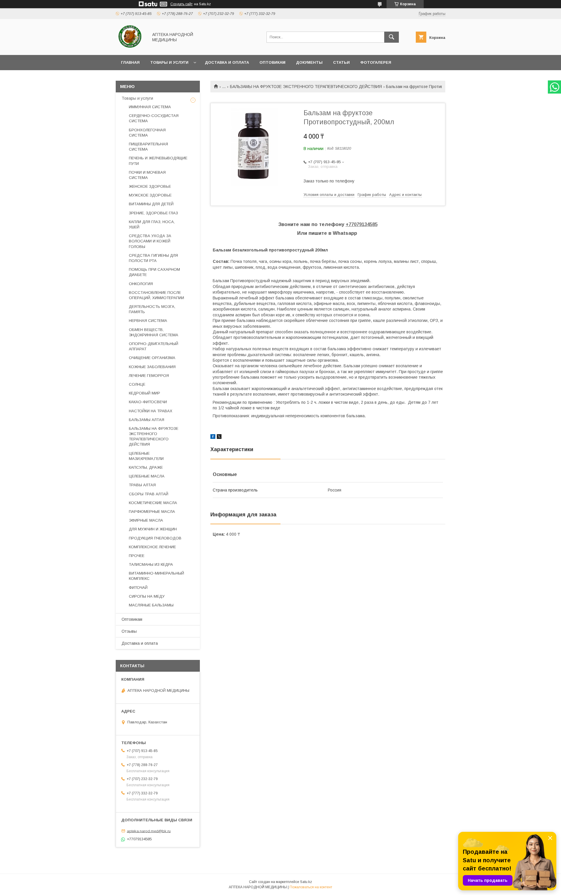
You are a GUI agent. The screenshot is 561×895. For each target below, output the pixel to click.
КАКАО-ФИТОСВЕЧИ (148, 402)
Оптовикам (272, 62)
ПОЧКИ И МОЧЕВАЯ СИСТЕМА (147, 175)
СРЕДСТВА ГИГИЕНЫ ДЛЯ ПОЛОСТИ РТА (153, 258)
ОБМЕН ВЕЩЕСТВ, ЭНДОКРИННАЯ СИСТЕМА (153, 332)
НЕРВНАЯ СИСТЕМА (148, 320)
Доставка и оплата (227, 62)
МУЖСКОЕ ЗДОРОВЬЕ (150, 195)
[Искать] (391, 37)
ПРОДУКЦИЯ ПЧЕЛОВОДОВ (155, 538)
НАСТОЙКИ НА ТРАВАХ (150, 411)
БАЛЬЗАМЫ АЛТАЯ (146, 420)
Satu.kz (306, 882)
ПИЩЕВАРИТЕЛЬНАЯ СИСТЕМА (148, 146)
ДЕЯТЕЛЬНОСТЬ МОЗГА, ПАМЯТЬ (152, 309)
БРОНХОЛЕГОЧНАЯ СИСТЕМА (147, 132)
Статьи (341, 62)
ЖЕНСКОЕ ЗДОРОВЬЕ (150, 186)
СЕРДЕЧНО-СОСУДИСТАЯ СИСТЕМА (154, 118)
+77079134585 (362, 224)
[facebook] (212, 437)
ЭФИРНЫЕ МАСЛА (146, 520)
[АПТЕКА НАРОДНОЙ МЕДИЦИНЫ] (130, 47)
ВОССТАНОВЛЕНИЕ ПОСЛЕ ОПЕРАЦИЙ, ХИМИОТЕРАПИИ (156, 295)
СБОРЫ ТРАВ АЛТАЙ (148, 494)
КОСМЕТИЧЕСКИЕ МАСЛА (153, 503)
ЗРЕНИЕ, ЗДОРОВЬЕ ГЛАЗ (153, 213)
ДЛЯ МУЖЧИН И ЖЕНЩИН (153, 529)
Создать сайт (181, 4)
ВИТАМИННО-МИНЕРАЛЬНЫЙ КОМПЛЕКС (156, 576)
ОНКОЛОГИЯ (141, 284)
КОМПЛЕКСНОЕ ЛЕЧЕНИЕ (152, 547)
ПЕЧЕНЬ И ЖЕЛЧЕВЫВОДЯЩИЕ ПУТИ (158, 160)
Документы (309, 62)
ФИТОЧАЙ (138, 587)
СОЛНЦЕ (137, 384)
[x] (219, 437)
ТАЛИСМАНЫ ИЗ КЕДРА (151, 564)
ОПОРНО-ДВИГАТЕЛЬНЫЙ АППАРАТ (153, 346)
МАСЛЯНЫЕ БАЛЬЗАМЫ (151, 605)
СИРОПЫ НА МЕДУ (147, 596)
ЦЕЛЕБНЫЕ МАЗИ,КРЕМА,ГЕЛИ (146, 456)
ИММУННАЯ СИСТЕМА (150, 107)
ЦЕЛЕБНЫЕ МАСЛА (147, 476)
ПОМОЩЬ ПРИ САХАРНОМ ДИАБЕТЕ (154, 272)
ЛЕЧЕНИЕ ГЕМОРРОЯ (149, 375)
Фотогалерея (375, 62)
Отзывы (129, 631)
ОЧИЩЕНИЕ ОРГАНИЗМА (152, 358)
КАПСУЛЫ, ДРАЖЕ (146, 467)
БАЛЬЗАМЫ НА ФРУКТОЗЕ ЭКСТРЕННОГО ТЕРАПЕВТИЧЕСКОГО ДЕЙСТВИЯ (306, 86)
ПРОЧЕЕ (136, 555)
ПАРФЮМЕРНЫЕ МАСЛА (152, 511)
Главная (130, 62)
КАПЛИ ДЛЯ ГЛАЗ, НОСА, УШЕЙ (152, 224)
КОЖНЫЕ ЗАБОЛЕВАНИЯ (152, 367)
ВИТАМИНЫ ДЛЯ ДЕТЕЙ (151, 204)
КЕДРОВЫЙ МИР (144, 393)
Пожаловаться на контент (311, 887)
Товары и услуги (169, 62)
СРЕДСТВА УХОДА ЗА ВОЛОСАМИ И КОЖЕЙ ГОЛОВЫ (150, 241)
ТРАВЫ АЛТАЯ (142, 485)
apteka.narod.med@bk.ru (149, 831)
